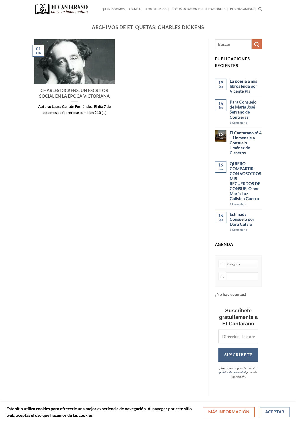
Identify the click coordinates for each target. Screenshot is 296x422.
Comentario (238, 122)
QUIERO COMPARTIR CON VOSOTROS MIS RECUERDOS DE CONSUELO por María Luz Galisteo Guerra (245, 181)
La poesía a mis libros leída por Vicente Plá (243, 86)
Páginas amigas (242, 9)
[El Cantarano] (61, 9)
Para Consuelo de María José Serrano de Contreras (243, 109)
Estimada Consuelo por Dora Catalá (242, 219)
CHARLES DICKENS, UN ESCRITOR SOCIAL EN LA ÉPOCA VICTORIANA (74, 93)
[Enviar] (257, 44)
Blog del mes (154, 9)
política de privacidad (232, 372)
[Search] (260, 9)
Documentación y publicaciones (197, 9)
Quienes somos (113, 9)
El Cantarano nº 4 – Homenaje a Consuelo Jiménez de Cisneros (246, 142)
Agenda (134, 9)
